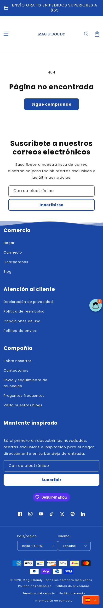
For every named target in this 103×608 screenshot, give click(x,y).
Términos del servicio (39, 593)
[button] (86, 34)
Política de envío (72, 593)
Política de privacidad (72, 586)
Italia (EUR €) (33, 546)
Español (69, 546)
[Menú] (6, 34)
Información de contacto (53, 600)
